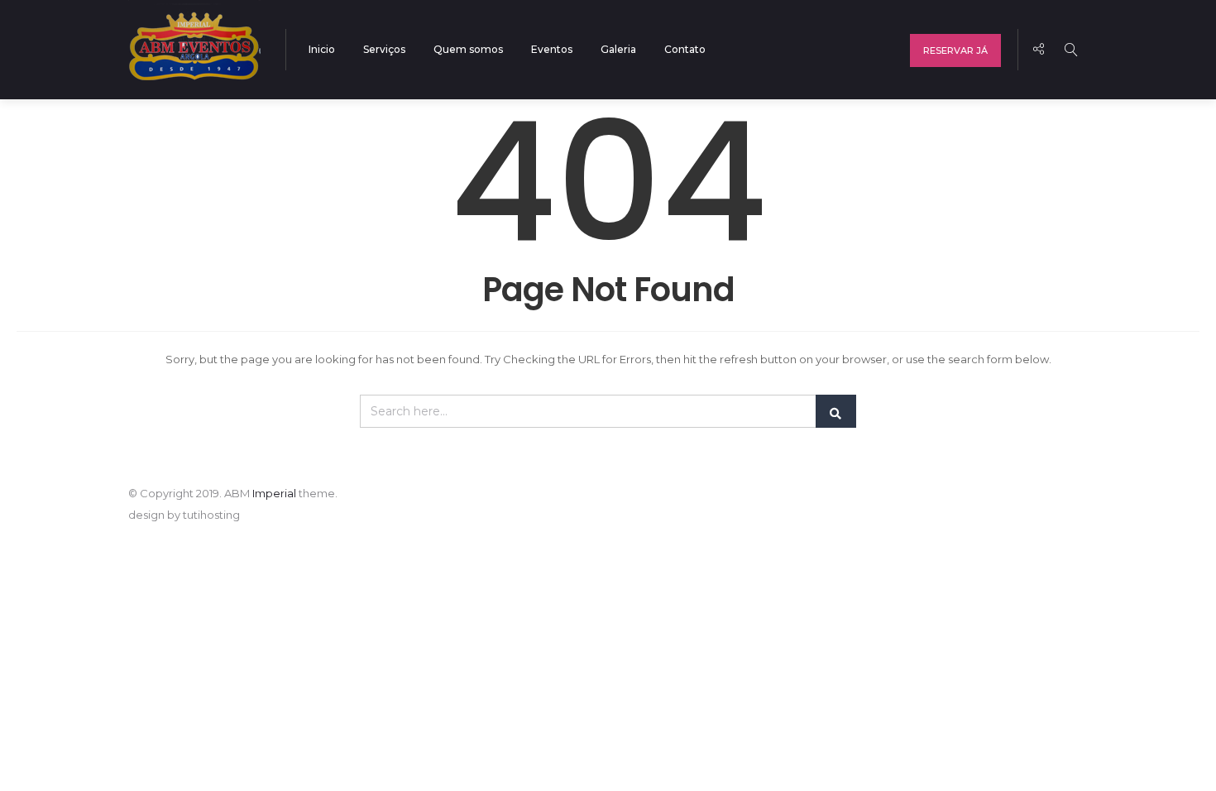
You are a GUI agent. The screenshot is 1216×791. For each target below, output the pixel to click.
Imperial (274, 493)
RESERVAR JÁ (955, 50)
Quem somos (468, 49)
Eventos (551, 49)
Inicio (322, 49)
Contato (685, 49)
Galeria (618, 49)
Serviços (384, 49)
